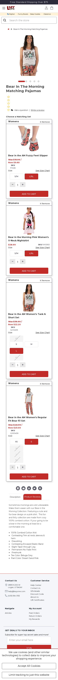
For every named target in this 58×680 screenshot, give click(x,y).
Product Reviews (32, 497)
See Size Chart (43, 170)
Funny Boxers (23, 14)
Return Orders (35, 616)
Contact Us (35, 588)
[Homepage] (8, 29)
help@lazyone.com (16, 591)
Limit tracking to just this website (29, 674)
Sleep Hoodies (35, 14)
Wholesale (35, 591)
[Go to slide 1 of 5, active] (21, 81)
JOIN (29, 648)
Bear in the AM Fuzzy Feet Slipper (28, 155)
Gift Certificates (37, 600)
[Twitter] (34, 488)
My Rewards (34, 619)
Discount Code (37, 594)
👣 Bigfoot (11, 14)
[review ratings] (8, 104)
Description (15, 497)
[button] (8, 110)
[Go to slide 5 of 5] (38, 81)
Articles (8, 613)
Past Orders (34, 613)
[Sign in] (46, 7)
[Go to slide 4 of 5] (34, 81)
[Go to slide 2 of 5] (26, 81)
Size (10, 170)
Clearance (47, 14)
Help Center (35, 585)
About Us (34, 597)
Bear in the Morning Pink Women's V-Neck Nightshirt (28, 239)
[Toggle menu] (3, 8)
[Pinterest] (40, 488)
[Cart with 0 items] (51, 7)
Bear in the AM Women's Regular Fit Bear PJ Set (27, 419)
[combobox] (32, 20)
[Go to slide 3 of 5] (30, 81)
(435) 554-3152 (14, 596)
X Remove (45, 122)
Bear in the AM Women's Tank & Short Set (27, 316)
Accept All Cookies (29, 665)
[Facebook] (18, 488)
